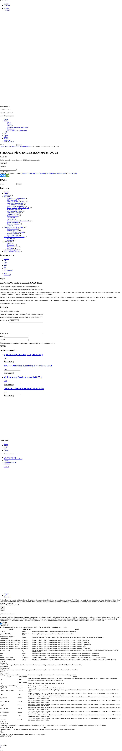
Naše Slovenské (8, 270)
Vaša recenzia (4, 333)
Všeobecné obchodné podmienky (13, 459)
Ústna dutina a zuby (12, 235)
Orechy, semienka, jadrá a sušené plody (18, 208)
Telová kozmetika (40, 173)
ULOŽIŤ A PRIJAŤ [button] (6, 736)
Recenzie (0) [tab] (7, 275)
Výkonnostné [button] (4, 666)
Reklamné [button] (3, 722)
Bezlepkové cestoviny (17, 204)
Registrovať (7, 5)
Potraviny (10, 125)
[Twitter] (4, 175)
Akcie (9, 122)
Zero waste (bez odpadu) (11, 250)
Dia (5, 267)
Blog (5, 133)
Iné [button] (1, 731)
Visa (5, 595)
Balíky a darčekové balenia (11, 251)
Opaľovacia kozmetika (28, 173)
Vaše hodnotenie (5, 320)
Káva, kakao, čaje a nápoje (14, 211)
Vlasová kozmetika (12, 233)
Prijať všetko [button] (16, 605)
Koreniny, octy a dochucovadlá (16, 198)
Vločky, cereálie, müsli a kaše (15, 206)
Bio (5, 260)
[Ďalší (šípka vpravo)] (2, 750)
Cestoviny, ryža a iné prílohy (15, 203)
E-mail (2, 340)
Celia (5, 263)
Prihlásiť (6, 4)
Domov (6, 119)
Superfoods (7, 195)
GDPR (6, 137)
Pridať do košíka (5, 171)
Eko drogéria (10, 129)
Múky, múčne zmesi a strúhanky (16, 201)
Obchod (6, 120)
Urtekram (10, 240)
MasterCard (7, 597)
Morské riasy (10, 219)
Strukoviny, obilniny (13, 216)
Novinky (9, 124)
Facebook (6, 467)
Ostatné (9, 225)
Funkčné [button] (2, 661)
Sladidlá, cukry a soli (13, 209)
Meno (2, 336)
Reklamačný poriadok (10, 457)
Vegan (5, 262)
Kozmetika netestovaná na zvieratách (17, 127)
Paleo (5, 265)
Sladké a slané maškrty (13, 212)
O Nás (5, 132)
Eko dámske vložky (12, 246)
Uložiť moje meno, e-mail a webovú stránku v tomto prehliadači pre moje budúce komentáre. (28, 343)
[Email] (7, 175)
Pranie (9, 243)
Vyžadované (5, 624)
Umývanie (10, 248)
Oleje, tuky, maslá (12, 200)
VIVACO (74, 173)
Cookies (6, 460)
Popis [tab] (5, 273)
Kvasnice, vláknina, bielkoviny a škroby (18, 221)
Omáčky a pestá (11, 217)
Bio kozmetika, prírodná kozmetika (17, 130)
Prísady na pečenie (12, 222)
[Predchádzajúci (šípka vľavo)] (0, 750)
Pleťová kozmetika (12, 229)
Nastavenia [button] (9, 605)
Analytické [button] (3, 671)
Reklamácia (7, 464)
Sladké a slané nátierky (13, 214)
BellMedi (9, 238)
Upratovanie (10, 245)
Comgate (6, 594)
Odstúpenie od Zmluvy (10, 462)
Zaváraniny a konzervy (13, 224)
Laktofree (6, 259)
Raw (5, 268)
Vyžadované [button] (3, 622)
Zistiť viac (3, 163)
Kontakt (6, 135)
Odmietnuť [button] (3, 605)
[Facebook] (1, 175)
